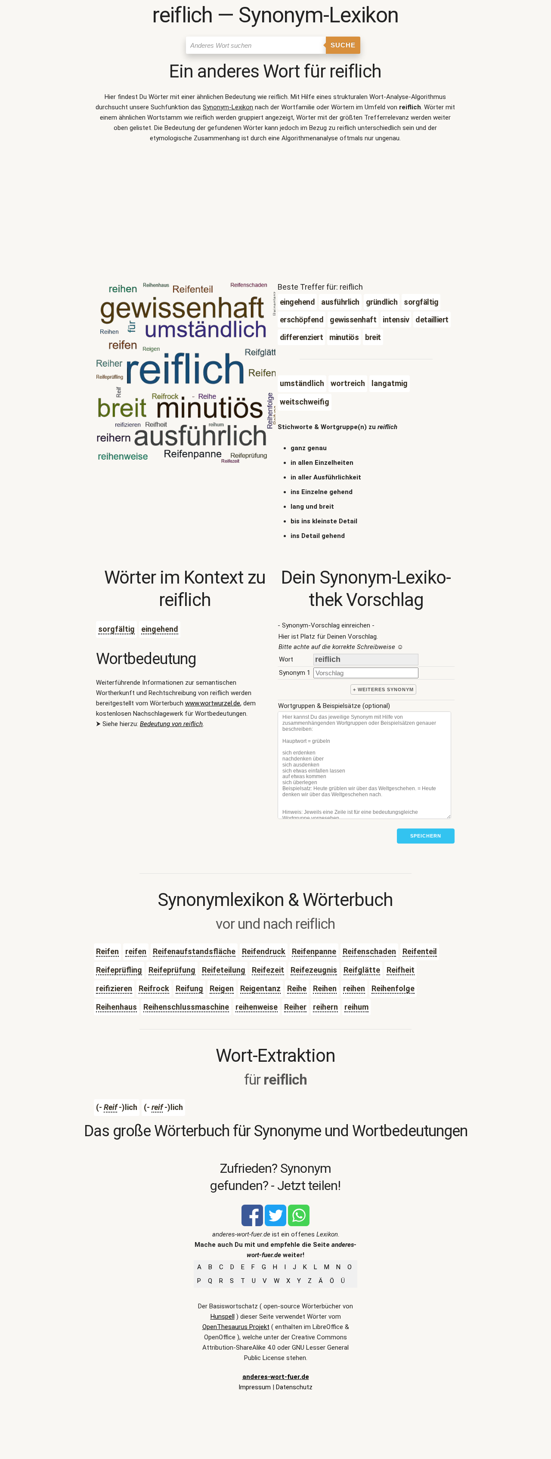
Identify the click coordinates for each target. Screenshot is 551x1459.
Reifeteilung (223, 969)
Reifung (189, 988)
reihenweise (256, 1006)
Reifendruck (263, 951)
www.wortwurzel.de (212, 703)
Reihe (296, 988)
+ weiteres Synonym (383, 689)
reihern (325, 1006)
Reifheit (401, 969)
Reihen (325, 988)
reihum (356, 1006)
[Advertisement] (275, 214)
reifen (135, 951)
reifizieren (114, 988)
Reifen (107, 951)
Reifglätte (362, 969)
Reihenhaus (116, 1006)
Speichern (425, 835)
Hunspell (222, 1316)
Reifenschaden (369, 951)
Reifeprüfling (119, 969)
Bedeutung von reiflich (171, 724)
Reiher (295, 1006)
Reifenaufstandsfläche (194, 951)
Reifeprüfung (172, 969)
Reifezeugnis (314, 969)
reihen (354, 988)
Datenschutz (294, 1387)
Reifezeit (268, 969)
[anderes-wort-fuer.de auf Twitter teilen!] (275, 1224)
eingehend (159, 629)
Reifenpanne (314, 951)
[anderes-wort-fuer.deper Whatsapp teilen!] (299, 1224)
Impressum (254, 1387)
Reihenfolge (393, 988)
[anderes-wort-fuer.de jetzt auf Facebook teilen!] (252, 1224)
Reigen (222, 988)
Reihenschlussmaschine (186, 1006)
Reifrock (154, 988)
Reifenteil (419, 951)
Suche (343, 45)
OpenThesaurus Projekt (235, 1327)
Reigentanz (260, 988)
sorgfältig (116, 629)
